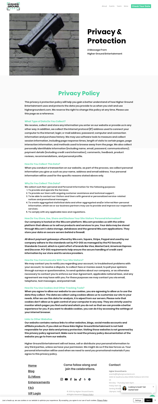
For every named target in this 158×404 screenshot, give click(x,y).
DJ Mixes (34, 377)
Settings (138, 400)
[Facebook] (71, 379)
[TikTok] (80, 379)
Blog (31, 371)
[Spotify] (89, 379)
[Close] (155, 400)
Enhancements (39, 382)
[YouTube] (66, 379)
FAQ (31, 388)
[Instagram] (61, 379)
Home (32, 365)
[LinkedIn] (75, 379)
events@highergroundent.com (122, 374)
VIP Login (34, 393)
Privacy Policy (88, 394)
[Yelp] (85, 379)
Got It (148, 400)
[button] (119, 6)
